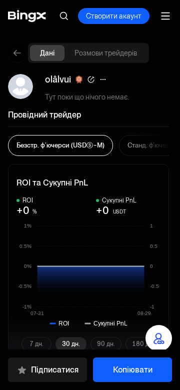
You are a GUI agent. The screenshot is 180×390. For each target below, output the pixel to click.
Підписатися (54, 369)
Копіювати (132, 369)
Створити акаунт (114, 16)
